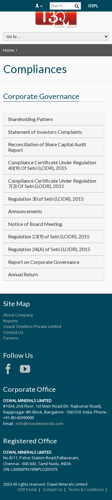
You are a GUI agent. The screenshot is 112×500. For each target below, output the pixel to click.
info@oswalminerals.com (39, 423)
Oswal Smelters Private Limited (32, 326)
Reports (10, 321)
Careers (10, 338)
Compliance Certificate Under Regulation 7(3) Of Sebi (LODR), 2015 (52, 183)
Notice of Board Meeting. (35, 224)
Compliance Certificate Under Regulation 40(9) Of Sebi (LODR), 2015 (52, 165)
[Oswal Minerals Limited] (56, 18)
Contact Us (13, 332)
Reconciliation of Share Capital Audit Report (47, 147)
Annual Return (23, 274)
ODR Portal (27, 489)
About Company (18, 315)
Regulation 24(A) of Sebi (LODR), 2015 (49, 249)
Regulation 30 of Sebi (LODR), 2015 (46, 199)
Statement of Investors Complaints (45, 132)
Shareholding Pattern (30, 119)
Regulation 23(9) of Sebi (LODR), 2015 (49, 236)
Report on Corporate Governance (43, 262)
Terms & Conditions (86, 489)
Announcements (25, 211)
